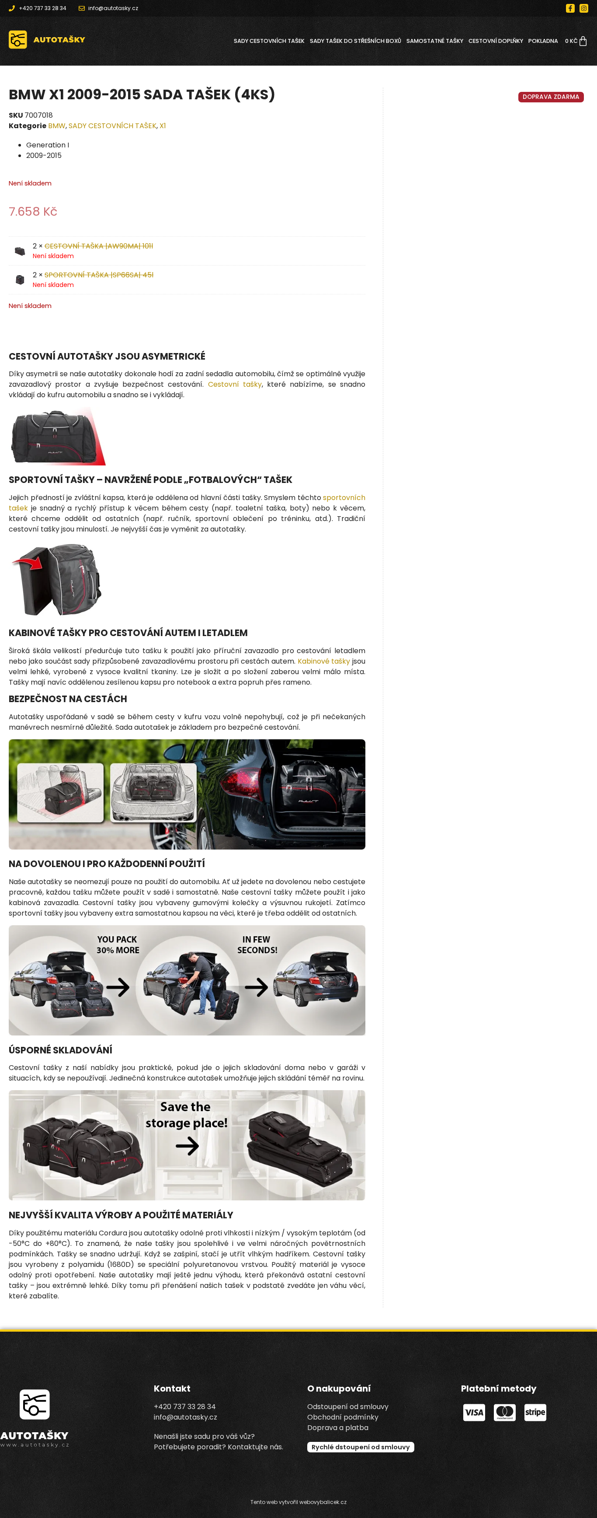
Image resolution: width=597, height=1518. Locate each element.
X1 (163, 126)
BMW (57, 126)
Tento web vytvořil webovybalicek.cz (298, 1502)
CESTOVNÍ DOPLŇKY (496, 41)
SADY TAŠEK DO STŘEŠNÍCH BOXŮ (355, 41)
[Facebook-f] (570, 8)
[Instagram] (584, 8)
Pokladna (543, 41)
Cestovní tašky (235, 384)
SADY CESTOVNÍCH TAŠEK (269, 41)
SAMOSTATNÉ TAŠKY (434, 41)
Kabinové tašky (324, 661)
